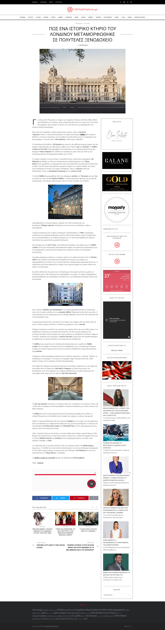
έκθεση (34, 613)
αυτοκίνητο (50, 613)
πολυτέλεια (120, 615)
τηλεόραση (80, 619)
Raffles (82, 134)
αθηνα (44, 612)
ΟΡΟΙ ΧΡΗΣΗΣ (58, 2)
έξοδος (39, 613)
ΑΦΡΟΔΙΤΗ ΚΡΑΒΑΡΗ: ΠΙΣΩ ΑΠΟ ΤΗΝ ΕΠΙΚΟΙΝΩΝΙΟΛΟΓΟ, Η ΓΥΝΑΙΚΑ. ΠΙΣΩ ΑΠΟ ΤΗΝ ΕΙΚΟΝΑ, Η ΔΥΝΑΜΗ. (115, 510)
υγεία (85, 619)
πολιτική (111, 616)
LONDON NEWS (78, 23)
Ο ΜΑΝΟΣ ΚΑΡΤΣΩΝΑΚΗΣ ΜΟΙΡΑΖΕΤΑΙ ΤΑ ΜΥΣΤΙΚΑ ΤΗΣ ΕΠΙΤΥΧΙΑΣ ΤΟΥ (116, 572)
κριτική (54, 616)
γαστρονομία (74, 612)
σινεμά (44, 618)
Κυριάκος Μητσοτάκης (87, 609)
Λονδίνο (103, 609)
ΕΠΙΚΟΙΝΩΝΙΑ (43, 2)
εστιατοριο (97, 612)
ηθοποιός (118, 613)
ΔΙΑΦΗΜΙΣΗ (35, 2)
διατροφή (87, 613)
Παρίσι (127, 610)
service (55, 610)
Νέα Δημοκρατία (117, 609)
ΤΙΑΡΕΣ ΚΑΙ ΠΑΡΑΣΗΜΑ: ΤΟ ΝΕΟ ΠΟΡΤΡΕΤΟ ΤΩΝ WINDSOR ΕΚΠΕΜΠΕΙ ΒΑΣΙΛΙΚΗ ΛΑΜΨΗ (65, 532)
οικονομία (99, 616)
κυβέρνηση (60, 616)
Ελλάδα (60, 609)
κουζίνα (49, 616)
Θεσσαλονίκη (69, 610)
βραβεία (63, 613)
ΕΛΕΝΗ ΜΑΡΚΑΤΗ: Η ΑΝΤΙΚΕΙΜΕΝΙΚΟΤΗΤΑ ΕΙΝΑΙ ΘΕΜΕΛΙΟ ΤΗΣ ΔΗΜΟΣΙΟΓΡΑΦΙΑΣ (115, 542)
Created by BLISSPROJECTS (52, 626)
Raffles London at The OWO (45, 458)
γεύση (82, 613)
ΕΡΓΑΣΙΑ (51, 2)
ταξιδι (75, 619)
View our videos (117, 350)
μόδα (78, 615)
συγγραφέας (51, 619)
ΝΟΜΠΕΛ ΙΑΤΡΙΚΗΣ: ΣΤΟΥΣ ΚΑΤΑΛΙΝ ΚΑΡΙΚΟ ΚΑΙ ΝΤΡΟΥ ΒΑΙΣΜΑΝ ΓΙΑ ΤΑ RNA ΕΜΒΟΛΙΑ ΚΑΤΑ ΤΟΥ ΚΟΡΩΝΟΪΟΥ (80, 546)
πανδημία (106, 616)
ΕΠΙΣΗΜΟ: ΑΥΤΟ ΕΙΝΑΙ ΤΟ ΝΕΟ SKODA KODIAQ (51, 545)
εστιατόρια (110, 612)
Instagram (46, 610)
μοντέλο (72, 616)
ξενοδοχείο (91, 615)
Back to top (127, 626)
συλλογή (57, 619)
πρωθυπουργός (36, 619)
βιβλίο (56, 613)
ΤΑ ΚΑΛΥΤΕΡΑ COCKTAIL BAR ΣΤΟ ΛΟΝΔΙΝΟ (88, 530)
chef (34, 609)
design (39, 610)
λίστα (66, 616)
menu (51, 610)
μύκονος (83, 616)
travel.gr (40, 463)
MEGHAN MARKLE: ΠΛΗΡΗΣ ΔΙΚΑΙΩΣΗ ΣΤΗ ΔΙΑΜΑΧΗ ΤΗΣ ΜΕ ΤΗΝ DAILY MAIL (42, 531)
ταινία (64, 618)
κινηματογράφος (39, 616)
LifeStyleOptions (83, 45)
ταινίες (70, 619)
